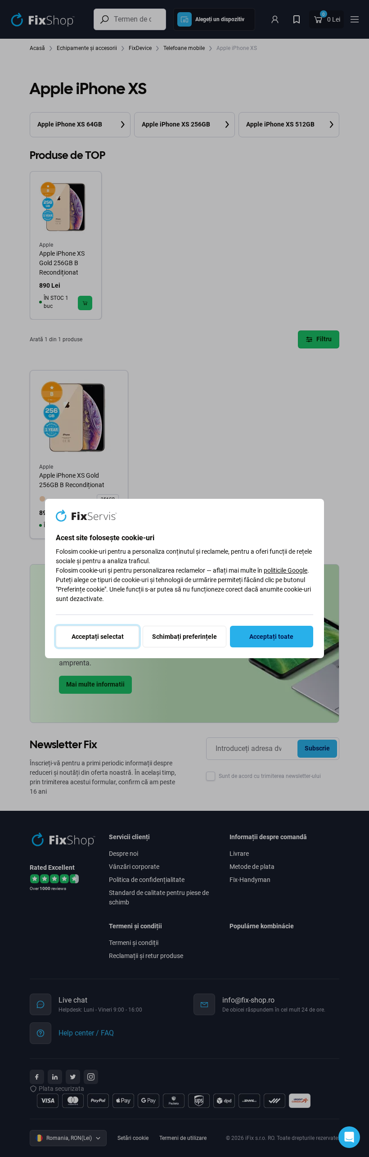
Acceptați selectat (98, 636)
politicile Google (285, 570)
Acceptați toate (271, 636)
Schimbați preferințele (184, 636)
